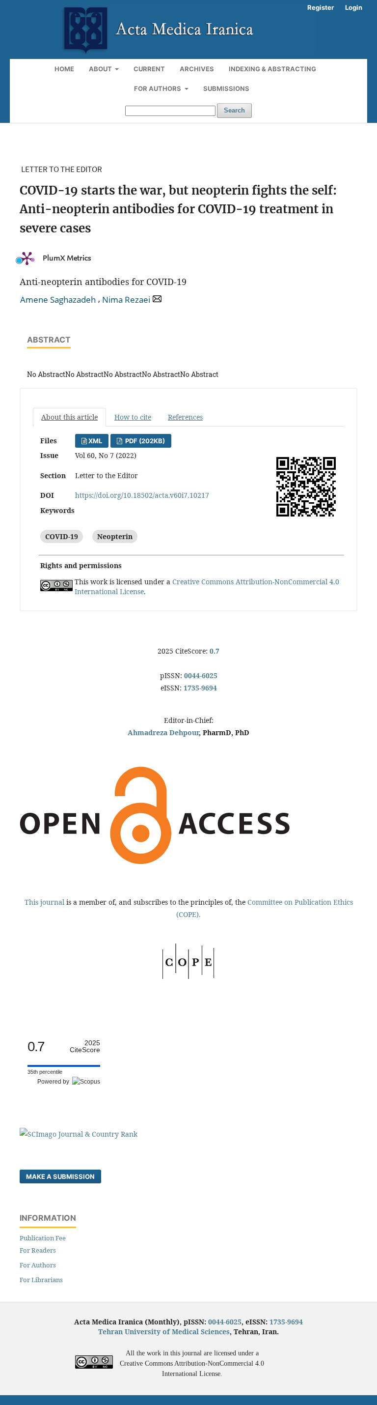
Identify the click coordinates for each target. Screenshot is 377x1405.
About (101, 69)
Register (320, 7)
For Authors (158, 88)
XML (95, 441)
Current (149, 69)
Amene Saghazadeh (58, 299)
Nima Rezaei (126, 299)
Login (353, 7)
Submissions (226, 88)
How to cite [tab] (132, 417)
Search (234, 110)
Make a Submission (60, 1176)
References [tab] (185, 417)
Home (64, 69)
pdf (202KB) (144, 441)
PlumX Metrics (67, 258)
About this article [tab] (69, 417)
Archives (197, 69)
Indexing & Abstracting (272, 69)
